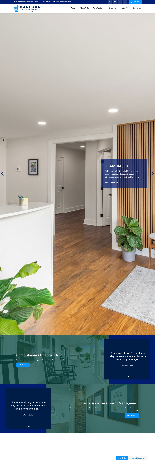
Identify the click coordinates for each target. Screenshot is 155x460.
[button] (73, 8)
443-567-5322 (47, 1)
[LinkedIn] (110, 2)
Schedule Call (122, 458)
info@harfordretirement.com (63, 1)
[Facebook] (120, 2)
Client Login (136, 1)
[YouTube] (115, 2)
